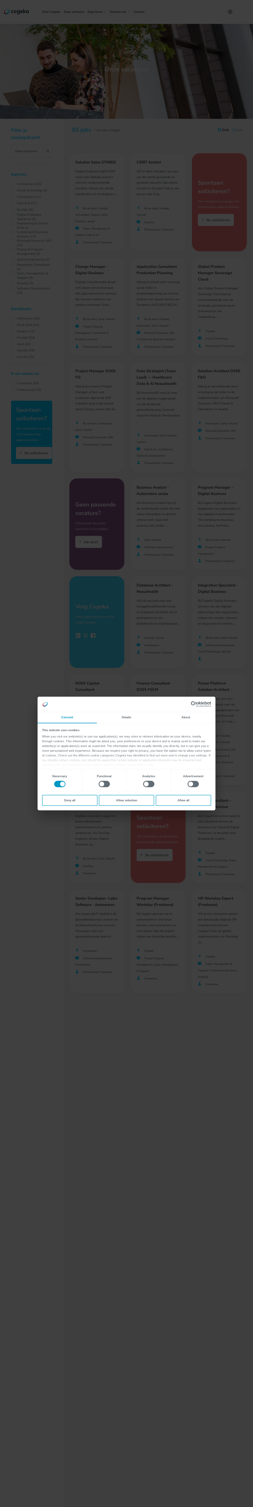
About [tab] (185, 717)
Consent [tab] (67, 717)
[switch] (104, 784)
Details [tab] (126, 717)
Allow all (183, 800)
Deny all (69, 800)
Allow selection (126, 800)
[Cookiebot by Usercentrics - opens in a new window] (194, 704)
